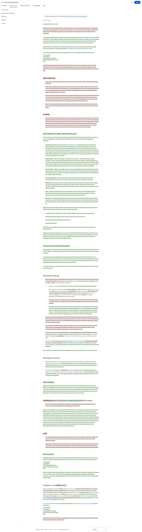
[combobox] (99, 529)
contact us (74, 52)
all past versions (83, 16)
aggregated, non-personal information (77, 341)
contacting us (74, 459)
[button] (131, 2)
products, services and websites (87, 37)
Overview (4, 5)
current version (74, 16)
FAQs (84, 195)
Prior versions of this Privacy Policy (54, 497)
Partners (3, 20)
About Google (44, 529)
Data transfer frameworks (8, 13)
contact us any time (86, 503)
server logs (67, 171)
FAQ (44, 5)
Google (37, 529)
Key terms (4, 16)
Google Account (72, 144)
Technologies (36, 5)
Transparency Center (63, 529)
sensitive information (64, 260)
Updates (3, 23)
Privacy (51, 529)
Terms (55, 529)
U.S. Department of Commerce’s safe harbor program (79, 48)
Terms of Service (25, 5)
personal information (56, 42)
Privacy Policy (13, 5)
